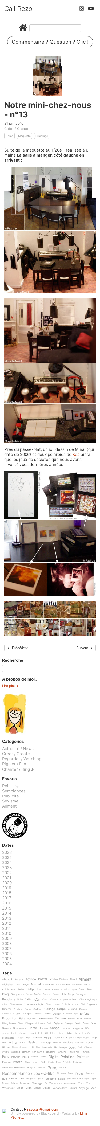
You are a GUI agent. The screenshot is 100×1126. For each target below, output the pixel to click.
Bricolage (41, 136)
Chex (48, 1004)
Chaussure (16, 1004)
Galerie (58, 1023)
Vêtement (8, 1088)
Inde (87, 1028)
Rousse (90, 1073)
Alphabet (8, 984)
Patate (34, 1057)
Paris (5, 1056)
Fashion (33, 1042)
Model (47, 1038)
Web (93, 1088)
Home (9, 136)
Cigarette (92, 1004)
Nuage (63, 1047)
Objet (72, 1047)
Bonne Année (33, 994)
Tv (46, 1083)
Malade (37, 1038)
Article (5, 989)
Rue (4, 1079)
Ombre (5, 1052)
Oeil (80, 1047)
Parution (15, 1057)
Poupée (31, 1068)
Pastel (25, 1057)
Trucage (37, 1083)
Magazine (8, 1038)
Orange (26, 1052)
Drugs (94, 1038)
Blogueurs (17, 994)
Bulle (20, 999)
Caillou (28, 999)
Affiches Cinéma (58, 979)
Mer (4, 1043)
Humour (66, 1028)
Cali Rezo (18, 9)
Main (28, 1038)
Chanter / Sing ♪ (18, 769)
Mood (54, 1028)
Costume (72, 1009)
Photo (18, 1062)
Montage (46, 1043)
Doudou (67, 1014)
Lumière (86, 1033)
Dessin (57, 1014)
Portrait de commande (13, 1068)
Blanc (82, 989)
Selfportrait (34, 989)
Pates (43, 1057)
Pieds (51, 1062)
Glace (86, 1023)
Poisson (77, 1062)
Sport (94, 1079)
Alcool (73, 979)
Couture (6, 1014)
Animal (36, 984)
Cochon (18, 1009)
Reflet (62, 1068)
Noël (31, 1047)
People (6, 1062)
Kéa (77, 454)
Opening (15, 1052)
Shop (71, 994)
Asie (13, 989)
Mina (13, 1042)
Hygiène (78, 1028)
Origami (50, 1052)
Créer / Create (16, 128)
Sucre (5, 1083)
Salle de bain (16, 1079)
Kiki (46, 1033)
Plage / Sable (63, 1062)
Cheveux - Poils (33, 1004)
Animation (48, 985)
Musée (57, 1043)
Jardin (14, 1033)
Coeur (28, 1009)
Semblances (14, 790)
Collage (49, 1009)
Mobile (22, 1043)
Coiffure (37, 1009)
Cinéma (7, 1009)
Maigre (20, 1038)
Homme (43, 1028)
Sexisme (10, 801)
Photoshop (31, 1062)
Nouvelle (47, 1047)
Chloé (75, 1004)
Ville (28, 1088)
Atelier (21, 989)
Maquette (24, 136)
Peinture (10, 785)
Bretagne (81, 994)
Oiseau (88, 1047)
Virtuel (37, 1088)
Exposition (9, 1018)
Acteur (18, 979)
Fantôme (32, 1019)
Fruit (49, 1023)
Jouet (33, 1033)
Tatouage (25, 1083)
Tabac (14, 1083)
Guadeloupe (19, 1028)
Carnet (54, 999)
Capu (45, 999)
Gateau (69, 1023)
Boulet (56, 994)
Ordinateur (38, 1052)
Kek (40, 1033)
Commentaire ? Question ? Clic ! (50, 42)
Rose (70, 1073)
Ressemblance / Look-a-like (28, 1073)
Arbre (87, 985)
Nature (89, 1043)
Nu (55, 1047)
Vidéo (20, 1088)
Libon (60, 1033)
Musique (68, 1042)
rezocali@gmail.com (42, 1109)
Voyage (84, 1088)
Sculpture (31, 1079)
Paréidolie (74, 1052)
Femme (60, 1018)
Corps (61, 1009)
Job (64, 994)
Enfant (84, 1014)
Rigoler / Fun (14, 763)
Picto (43, 1062)
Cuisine (38, 1014)
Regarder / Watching (21, 758)
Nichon (6, 1047)
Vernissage (70, 1083)
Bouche (46, 994)
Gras (93, 1023)
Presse (41, 1068)
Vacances (55, 1083)
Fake (22, 1018)
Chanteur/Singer (88, 999)
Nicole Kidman (19, 1047)
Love (18, 985)
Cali (37, 999)
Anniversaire (63, 985)
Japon (5, 1033)
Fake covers (46, 1019)
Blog (5, 994)
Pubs (52, 1068)
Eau (76, 1014)
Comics (65, 989)
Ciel (83, 1004)
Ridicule (61, 1073)
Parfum (86, 1052)
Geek (78, 1023)
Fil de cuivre (84, 1019)
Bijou (74, 989)
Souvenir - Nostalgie (78, 1079)
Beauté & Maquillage (77, 1038)
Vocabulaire (60, 1088)
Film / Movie (9, 1023)
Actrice (30, 979)
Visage (46, 1088)
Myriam (79, 1043)
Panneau (61, 1052)
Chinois (66, 1004)
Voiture (73, 1088)
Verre (81, 1083)
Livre (77, 1033)
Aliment (9, 806)
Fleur (20, 1023)
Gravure (6, 1028)
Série (40, 1079)
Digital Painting (62, 1057)
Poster (42, 979)
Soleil (61, 1079)
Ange (26, 984)
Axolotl (55, 989)
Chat (4, 1004)
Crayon (17, 1014)
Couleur (83, 1009)
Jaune (22, 1033)
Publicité (10, 796)
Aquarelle (77, 984)
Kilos (52, 1033)
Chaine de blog (68, 999)
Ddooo (47, 1014)
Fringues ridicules (35, 1023)
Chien (57, 1004)
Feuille (71, 1019)
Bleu (89, 989)
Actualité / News (18, 748)
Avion (47, 989)
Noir (38, 1047)
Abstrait (7, 979)
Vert (88, 1083)
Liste (69, 1033)
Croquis (27, 1014)
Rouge (79, 1073)
